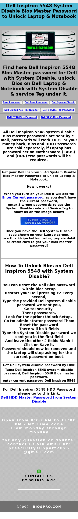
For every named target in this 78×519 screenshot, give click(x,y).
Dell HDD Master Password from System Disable (39, 399)
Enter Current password (22, 197)
